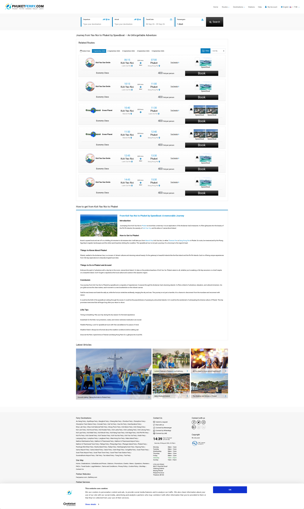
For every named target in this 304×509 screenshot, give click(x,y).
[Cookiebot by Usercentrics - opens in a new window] (69, 504)
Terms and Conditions (109, 466)
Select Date (86, 51)
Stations (251, 7)
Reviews (146, 463)
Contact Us (80, 469)
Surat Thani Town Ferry (101, 452)
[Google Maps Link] (194, 427)
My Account (272, 7)
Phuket (154, 62)
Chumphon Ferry (139, 421)
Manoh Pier (127, 114)
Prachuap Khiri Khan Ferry (84, 447)
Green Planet (107, 110)
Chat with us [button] (160, 425)
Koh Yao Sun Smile (103, 62)
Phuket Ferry (142, 444)
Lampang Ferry (81, 438)
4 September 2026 (143, 51)
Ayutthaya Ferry (92, 421)
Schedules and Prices (98, 463)
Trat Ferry (127, 455)
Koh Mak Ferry (92, 433)
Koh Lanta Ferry (117, 430)
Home (215, 7)
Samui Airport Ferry (82, 450)
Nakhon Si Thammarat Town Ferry (87, 444)
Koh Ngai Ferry (131, 433)
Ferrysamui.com (81, 477)
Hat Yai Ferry (112, 424)
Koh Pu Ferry (80, 435)
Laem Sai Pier (126, 66)
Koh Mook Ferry (103, 433)
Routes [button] (225, 7)
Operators (138, 463)
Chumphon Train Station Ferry (86, 424)
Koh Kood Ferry (92, 430)
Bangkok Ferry (104, 421)
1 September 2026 (99, 51)
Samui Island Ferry (96, 450)
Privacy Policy (122, 466)
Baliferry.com (92, 477)
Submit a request (162, 422)
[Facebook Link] (194, 422)
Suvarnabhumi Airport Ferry (85, 455)
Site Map (142, 466)
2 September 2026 (113, 51)
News (131, 463)
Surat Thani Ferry (142, 450)
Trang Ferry (119, 455)
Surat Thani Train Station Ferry (120, 452)
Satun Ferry (108, 450)
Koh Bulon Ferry (127, 427)
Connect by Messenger (164, 428)
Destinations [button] (238, 7)
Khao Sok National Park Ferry (97, 427)
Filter (207, 51)
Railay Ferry (112, 447)
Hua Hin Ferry (121, 424)
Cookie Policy (133, 466)
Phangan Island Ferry (130, 444)
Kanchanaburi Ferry (134, 424)
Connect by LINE (161, 433)
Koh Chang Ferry (139, 427)
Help (260, 7)
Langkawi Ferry (104, 438)
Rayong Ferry (139, 447)
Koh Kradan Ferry (105, 430)
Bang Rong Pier (153, 66)
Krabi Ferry (141, 435)
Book (201, 73)
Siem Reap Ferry (118, 450)
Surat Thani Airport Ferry (84, 452)
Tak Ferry (99, 455)
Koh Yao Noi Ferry (117, 435)
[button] (290, 7)
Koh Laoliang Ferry (130, 430)
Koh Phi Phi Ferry (142, 433)
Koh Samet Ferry (91, 435)
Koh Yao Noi (127, 62)
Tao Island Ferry (108, 455)
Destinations (85, 463)
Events (126, 463)
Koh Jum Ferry (81, 430)
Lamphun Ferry (93, 438)
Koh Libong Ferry (143, 430)
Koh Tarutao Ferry (104, 435)
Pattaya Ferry (104, 444)
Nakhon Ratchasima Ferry (84, 441)
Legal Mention (96, 466)
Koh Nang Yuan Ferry (117, 433)
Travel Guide (85, 466)
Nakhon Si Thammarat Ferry (104, 441)
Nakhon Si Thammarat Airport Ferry (127, 441)
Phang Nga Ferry (115, 444)
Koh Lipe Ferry (81, 433)
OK (230, 490)
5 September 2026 (158, 51)
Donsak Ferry (101, 424)
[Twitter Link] (199, 422)
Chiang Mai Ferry (115, 421)
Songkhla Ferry (130, 450)
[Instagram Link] (204, 422)
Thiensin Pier (173, 240)
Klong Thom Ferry (114, 427)
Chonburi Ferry (127, 421)
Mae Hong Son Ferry (117, 438)
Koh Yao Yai (147, 228)
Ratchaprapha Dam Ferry (125, 447)
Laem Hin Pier (153, 114)
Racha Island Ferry (101, 447)
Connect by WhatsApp (163, 430)
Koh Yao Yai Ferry (131, 435)
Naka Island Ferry (132, 438)
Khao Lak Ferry (81, 427)
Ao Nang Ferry (81, 421)
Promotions (118, 463)
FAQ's (78, 466)
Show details (90, 504)
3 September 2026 (128, 51)
